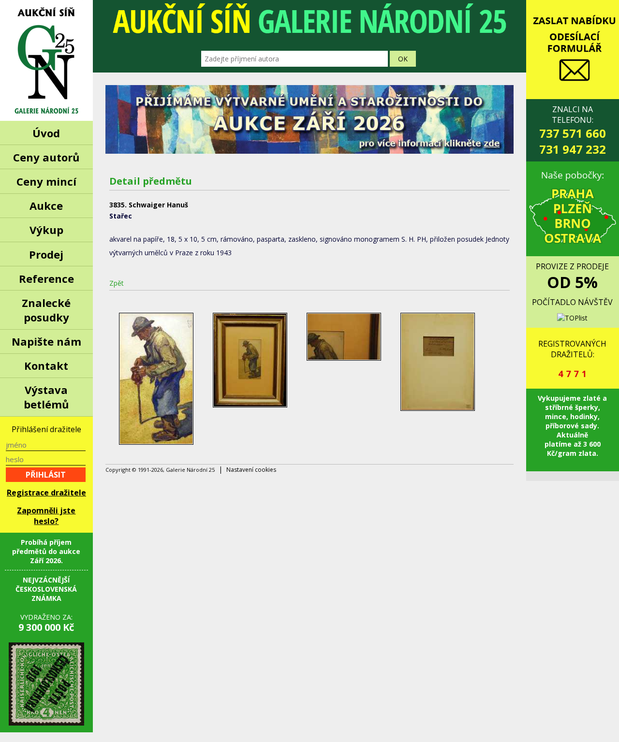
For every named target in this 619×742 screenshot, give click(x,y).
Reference (46, 278)
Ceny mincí (46, 181)
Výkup (46, 229)
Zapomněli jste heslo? (46, 515)
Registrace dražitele (46, 492)
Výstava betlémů (46, 396)
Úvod (46, 133)
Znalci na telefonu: (572, 130)
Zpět (116, 283)
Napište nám (46, 341)
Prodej (46, 254)
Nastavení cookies (251, 470)
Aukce (46, 205)
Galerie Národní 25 (46, 60)
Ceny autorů (46, 157)
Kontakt (46, 365)
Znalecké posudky (46, 309)
